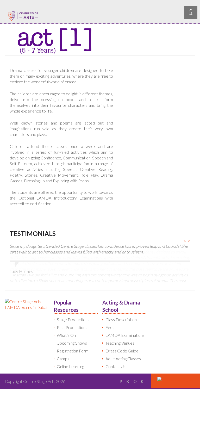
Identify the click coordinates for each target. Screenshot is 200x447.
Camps (63, 348)
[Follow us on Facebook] (121, 371)
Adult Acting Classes (123, 348)
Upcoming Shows (72, 332)
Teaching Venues (119, 332)
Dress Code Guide (122, 340)
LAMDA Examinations (125, 324)
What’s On (66, 324)
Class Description (121, 309)
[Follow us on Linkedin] (127, 371)
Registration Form (73, 340)
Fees (109, 317)
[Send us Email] (135, 371)
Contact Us (115, 356)
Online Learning (70, 356)
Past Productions (72, 317)
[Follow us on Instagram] (142, 371)
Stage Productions (73, 309)
